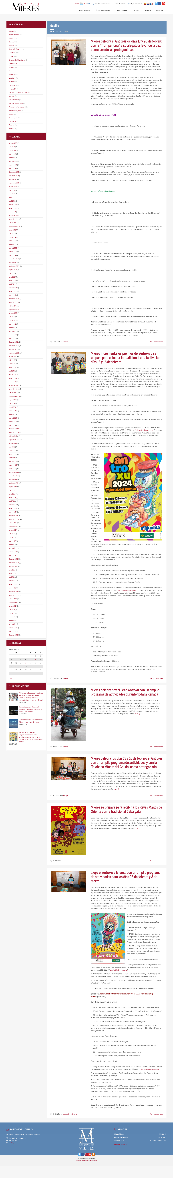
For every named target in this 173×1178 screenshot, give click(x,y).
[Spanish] (145, 4)
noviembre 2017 (14, 519)
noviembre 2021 (14, 346)
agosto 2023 (13, 270)
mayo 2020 (12, 411)
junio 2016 (12, 570)
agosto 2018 (13, 487)
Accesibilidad (93, 1160)
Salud (11, 114)
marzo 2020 (13, 418)
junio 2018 (12, 494)
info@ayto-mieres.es (15, 1143)
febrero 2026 (13, 165)
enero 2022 (12, 338)
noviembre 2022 (14, 302)
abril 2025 (12, 201)
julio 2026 (12, 147)
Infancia (11, 82)
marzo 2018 (12, 505)
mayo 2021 (12, 367)
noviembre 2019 (14, 432)
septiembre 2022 (14, 309)
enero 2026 (12, 168)
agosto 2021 (13, 356)
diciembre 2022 (14, 299)
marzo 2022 (13, 331)
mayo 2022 (12, 324)
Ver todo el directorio (120, 1144)
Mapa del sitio (86, 1160)
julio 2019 (12, 447)
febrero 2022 (13, 335)
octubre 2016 (13, 566)
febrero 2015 (13, 628)
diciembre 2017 (13, 515)
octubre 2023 (13, 262)
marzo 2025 (13, 205)
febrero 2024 (13, 252)
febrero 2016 (13, 584)
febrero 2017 (13, 552)
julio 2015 (12, 610)
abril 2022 (12, 327)
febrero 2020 (13, 422)
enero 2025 (12, 212)
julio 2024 (12, 233)
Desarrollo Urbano (14, 49)
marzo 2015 (12, 624)
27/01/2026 (56, 342)
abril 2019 (12, 458)
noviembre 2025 (14, 176)
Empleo (11, 56)
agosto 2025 (13, 186)
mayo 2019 (12, 454)
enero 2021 (12, 382)
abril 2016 (12, 577)
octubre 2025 (13, 179)
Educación (12, 53)
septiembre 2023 (14, 266)
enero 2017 (12, 555)
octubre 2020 (13, 393)
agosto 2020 (13, 400)
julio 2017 (12, 534)
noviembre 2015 (14, 595)
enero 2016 (12, 588)
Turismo (11, 125)
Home (52, 31)
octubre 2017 (13, 523)
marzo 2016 (12, 581)
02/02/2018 (57, 796)
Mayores (11, 96)
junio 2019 (12, 450)
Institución (12, 85)
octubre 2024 (13, 223)
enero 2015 (12, 631)
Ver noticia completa (156, 342)
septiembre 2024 (14, 226)
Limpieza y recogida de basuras (19, 92)
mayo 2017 (12, 541)
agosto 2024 (13, 230)
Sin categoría (72, 1114)
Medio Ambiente (14, 100)
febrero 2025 (13, 208)
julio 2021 (12, 360)
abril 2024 (12, 244)
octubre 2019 (13, 436)
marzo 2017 (12, 548)
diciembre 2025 (14, 172)
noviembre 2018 (14, 476)
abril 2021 (12, 371)
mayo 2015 (12, 617)
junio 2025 (12, 194)
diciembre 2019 (14, 429)
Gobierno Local (13, 71)
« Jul (10, 678)
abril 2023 (12, 284)
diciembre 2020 (14, 385)
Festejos (65, 342)
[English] (148, 4)
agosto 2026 (13, 143)
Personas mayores (15, 110)
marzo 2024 (13, 248)
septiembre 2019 (14, 440)
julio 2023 (12, 273)
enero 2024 (12, 255)
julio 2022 (12, 317)
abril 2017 (12, 544)
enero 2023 (12, 295)
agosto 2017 (12, 530)
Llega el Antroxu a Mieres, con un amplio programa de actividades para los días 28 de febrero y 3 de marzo (126, 877)
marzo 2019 (13, 461)
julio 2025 (12, 190)
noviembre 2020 (14, 389)
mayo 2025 (12, 197)
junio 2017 (12, 537)
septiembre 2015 (14, 602)
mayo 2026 (12, 154)
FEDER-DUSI (13, 63)
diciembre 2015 (13, 591)
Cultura (11, 42)
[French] (151, 4)
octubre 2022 (13, 306)
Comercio (12, 38)
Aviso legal (78, 1160)
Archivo (11, 31)
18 (16, 666)
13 (25, 663)
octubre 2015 (13, 599)
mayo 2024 (12, 241)
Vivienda (11, 129)
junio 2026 (12, 150)
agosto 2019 (13, 443)
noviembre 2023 (14, 259)
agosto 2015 (12, 606)
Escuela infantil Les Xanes (17, 60)
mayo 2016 (12, 573)
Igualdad (11, 78)
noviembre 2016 (14, 563)
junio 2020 (12, 407)
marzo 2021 (12, 374)
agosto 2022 (13, 313)
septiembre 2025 (14, 183)
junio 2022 (12, 320)
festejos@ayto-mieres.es (144, 430)
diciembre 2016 (14, 559)
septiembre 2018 (14, 483)
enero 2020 (12, 425)
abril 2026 (12, 158)
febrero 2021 (13, 378)
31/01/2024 (57, 678)
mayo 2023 (12, 281)
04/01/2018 (57, 861)
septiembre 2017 (14, 526)
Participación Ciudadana (16, 107)
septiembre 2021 (14, 353)
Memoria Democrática (16, 103)
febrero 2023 (13, 291)
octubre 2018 (13, 479)
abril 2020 (12, 414)
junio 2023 (12, 277)
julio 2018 (12, 490)
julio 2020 (12, 403)
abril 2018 (12, 501)
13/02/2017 (56, 1114)
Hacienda (12, 74)
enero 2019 (12, 469)
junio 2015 (12, 613)
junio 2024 (12, 237)
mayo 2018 (12, 498)
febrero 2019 (13, 465)
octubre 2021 (13, 349)
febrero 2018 (13, 508)
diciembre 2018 (14, 472)
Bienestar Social (14, 35)
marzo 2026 (13, 161)
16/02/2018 (56, 747)
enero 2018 (12, 512)
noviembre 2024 (14, 219)
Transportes (12, 121)
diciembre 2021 (14, 342)
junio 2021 (12, 364)
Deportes (11, 45)
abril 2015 (12, 620)
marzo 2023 (13, 288)
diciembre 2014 (14, 635)
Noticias (59, 31)
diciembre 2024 (14, 215)
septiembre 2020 (14, 396)
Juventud (12, 89)
